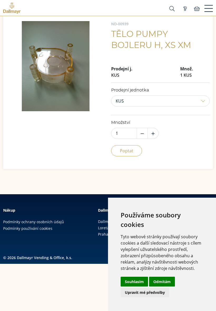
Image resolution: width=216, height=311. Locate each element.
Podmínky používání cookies (27, 228)
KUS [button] (120, 101)
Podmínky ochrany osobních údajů (33, 221)
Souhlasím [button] (134, 281)
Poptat (126, 151)
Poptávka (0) (185, 8)
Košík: (197, 8)
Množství (120, 122)
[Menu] (208, 8)
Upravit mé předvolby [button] (145, 292)
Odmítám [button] (162, 281)
